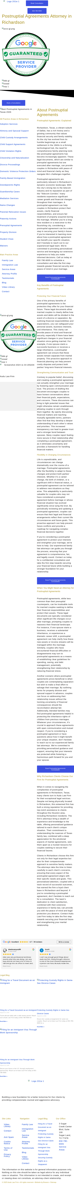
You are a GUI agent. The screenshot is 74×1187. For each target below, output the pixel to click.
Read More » (4, 1021)
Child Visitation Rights (10, 151)
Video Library (8, 287)
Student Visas (6, 239)
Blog (4, 282)
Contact (5, 291)
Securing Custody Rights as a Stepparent (45, 1161)
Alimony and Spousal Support (14, 131)
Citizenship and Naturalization (14, 158)
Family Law (7, 260)
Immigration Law (10, 265)
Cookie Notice (7, 1142)
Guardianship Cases (10, 191)
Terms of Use (8, 1149)
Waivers (4, 246)
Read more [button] (7, 966)
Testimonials (8, 278)
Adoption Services (9, 124)
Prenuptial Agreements (11, 225)
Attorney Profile (9, 274)
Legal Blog (42, 1119)
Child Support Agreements (12, 144)
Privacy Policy (7, 1155)
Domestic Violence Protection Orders (18, 171)
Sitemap (53, 1182)
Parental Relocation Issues (13, 212)
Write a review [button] (64, 942)
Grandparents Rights (10, 185)
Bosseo (46, 1182)
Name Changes (7, 205)
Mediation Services (9, 198)
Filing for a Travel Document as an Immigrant (18, 1010)
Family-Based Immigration (12, 178)
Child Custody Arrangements (14, 137)
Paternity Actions (8, 219)
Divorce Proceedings (10, 164)
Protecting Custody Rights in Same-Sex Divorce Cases (46, 1137)
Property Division (8, 232)
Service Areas (8, 269)
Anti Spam (9, 1137)
